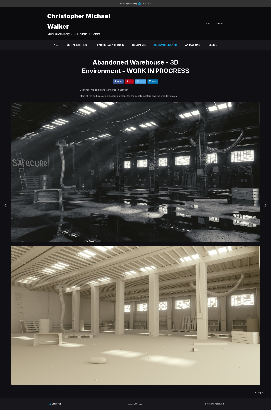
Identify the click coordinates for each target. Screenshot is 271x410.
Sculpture (139, 45)
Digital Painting (76, 45)
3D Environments (165, 45)
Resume (219, 24)
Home (208, 24)
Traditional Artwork (109, 45)
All (56, 45)
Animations (192, 45)
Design (213, 45)
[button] (259, 392)
